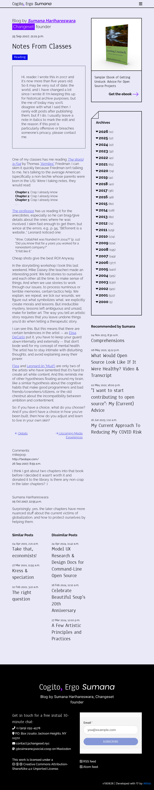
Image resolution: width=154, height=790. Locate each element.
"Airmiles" (47, 164)
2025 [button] (105, 138)
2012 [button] (105, 223)
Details (23, 433)
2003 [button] (107, 282)
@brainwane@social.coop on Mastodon (43, 749)
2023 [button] (105, 151)
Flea (15, 366)
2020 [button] (106, 170)
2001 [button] (106, 295)
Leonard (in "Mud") (41, 366)
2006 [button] (107, 262)
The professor (23, 211)
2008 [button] (107, 249)
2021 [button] (106, 164)
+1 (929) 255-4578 (28, 728)
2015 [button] (106, 203)
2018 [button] (106, 183)
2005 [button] (107, 269)
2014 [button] (106, 210)
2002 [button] (106, 288)
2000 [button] (105, 301)
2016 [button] (106, 197)
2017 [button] (105, 190)
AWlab (147, 783)
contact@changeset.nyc (33, 743)
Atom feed (90, 767)
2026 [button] (105, 131)
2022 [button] (105, 157)
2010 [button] (106, 236)
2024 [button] (105, 144)
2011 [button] (106, 229)
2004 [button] (106, 275)
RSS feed (89, 761)
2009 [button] (106, 242)
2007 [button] (107, 256)
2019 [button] (105, 177)
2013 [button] (106, 216)
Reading (20, 57)
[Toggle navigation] (141, 4)
